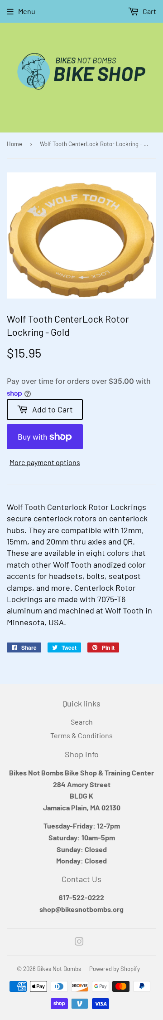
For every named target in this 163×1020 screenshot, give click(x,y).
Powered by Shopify (114, 968)
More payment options (45, 462)
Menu (26, 11)
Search (82, 721)
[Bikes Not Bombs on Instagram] (79, 942)
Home (14, 143)
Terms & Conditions (81, 735)
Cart (148, 11)
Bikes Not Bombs (59, 968)
